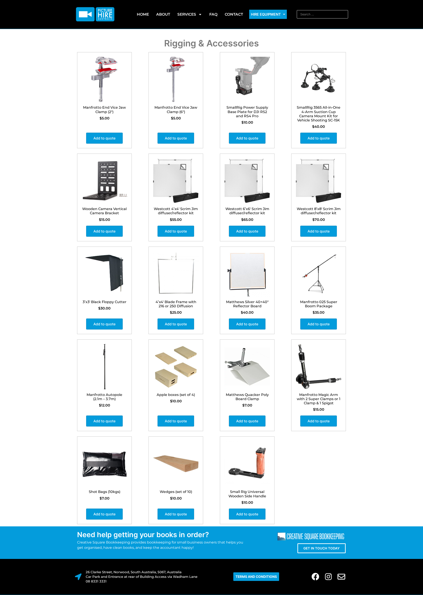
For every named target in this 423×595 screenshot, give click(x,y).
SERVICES (186, 14)
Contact (234, 14)
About (163, 14)
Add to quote (104, 138)
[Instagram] (328, 576)
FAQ (213, 14)
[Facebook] (315, 576)
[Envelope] (341, 576)
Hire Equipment (266, 14)
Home (143, 14)
